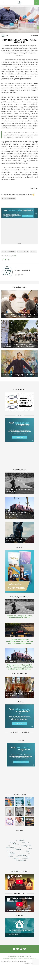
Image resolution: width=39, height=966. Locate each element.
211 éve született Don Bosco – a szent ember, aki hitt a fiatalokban (19, 375)
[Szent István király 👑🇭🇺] (19, 801)
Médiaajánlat (12, 956)
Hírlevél (20, 959)
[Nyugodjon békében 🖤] (19, 811)
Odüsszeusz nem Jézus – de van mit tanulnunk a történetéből (16, 539)
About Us (26, 959)
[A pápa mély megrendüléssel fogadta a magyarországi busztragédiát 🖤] (9, 811)
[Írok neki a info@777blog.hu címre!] (22, 274)
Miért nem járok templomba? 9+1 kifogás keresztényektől (18, 694)
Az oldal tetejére (30, 963)
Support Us (33, 959)
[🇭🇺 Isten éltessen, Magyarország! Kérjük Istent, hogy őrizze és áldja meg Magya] (9, 801)
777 (7, 36)
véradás (33, 251)
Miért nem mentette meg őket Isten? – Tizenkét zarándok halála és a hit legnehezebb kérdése (17, 514)
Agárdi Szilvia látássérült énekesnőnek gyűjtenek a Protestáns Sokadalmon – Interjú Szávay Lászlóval (19, 345)
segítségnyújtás (23, 251)
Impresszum (20, 956)
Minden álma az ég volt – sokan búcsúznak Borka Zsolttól (19, 490)
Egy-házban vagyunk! (12, 934)
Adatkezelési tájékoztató (10, 959)
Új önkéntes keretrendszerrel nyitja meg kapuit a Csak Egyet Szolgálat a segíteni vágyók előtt (19, 315)
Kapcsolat (28, 956)
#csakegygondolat (8, 198)
